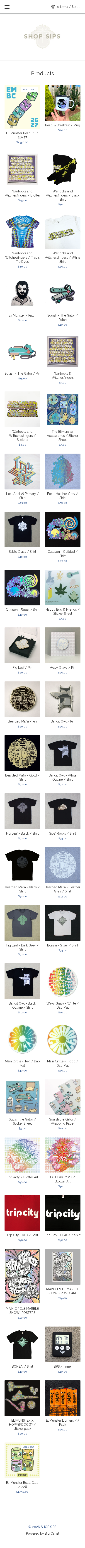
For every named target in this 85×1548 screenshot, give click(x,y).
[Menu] (7, 6)
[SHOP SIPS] (42, 36)
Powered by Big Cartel (42, 1533)
